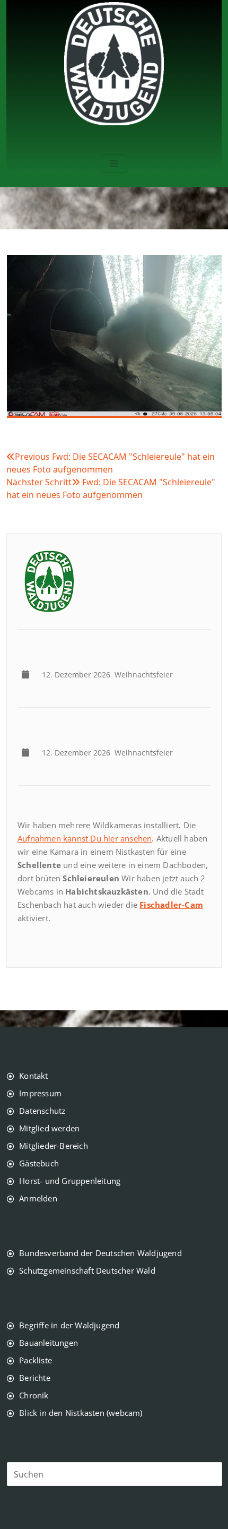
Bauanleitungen (48, 1342)
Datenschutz (42, 1110)
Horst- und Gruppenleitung (69, 1180)
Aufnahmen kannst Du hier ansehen (84, 838)
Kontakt (33, 1075)
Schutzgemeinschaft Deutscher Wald (87, 1270)
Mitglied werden (49, 1128)
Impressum (40, 1093)
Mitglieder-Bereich (53, 1145)
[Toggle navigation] (114, 163)
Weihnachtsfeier (109, 674)
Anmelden (38, 1198)
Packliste (35, 1360)
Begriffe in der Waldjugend (69, 1325)
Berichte (34, 1377)
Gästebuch (39, 1163)
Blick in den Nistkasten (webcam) (80, 1412)
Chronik (33, 1395)
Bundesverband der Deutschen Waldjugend (100, 1253)
